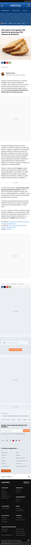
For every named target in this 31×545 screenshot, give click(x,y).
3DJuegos (18, 490)
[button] (10, 73)
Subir (25, 482)
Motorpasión (19, 508)
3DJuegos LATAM (20, 529)
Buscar (29, 476)
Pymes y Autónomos (20, 519)
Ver (16, 349)
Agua (18, 23)
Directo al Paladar (5, 508)
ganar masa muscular (21, 466)
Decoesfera (4, 519)
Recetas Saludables (20, 458)
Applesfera (4, 494)
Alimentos (18, 455)
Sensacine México (20, 531)
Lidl (14, 23)
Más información (17, 543)
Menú (2, 6)
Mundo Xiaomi (5, 498)
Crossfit (19, 419)
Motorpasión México (20, 535)
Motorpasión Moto (20, 510)
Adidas (10, 23)
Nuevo (28, 6)
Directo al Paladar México (7, 535)
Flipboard (7, 63)
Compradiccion (5, 521)
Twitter (5, 63)
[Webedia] (27, 1)
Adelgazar (14, 284)
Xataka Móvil (4, 492)
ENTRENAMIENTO (5, 10)
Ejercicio (5, 23)
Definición (4, 463)
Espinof (17, 501)
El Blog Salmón (19, 517)
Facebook (2, 63)
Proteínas (4, 455)
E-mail (10, 63)
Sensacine (18, 499)
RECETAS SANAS (16, 10)
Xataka (3, 490)
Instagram (16, 440)
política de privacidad (20, 433)
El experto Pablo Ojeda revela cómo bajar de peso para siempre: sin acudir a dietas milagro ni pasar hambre (16, 415)
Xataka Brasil (4, 531)
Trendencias (4, 517)
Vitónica (15, 5)
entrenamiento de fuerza (22, 460)
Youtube (13, 440)
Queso (23, 23)
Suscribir (26, 430)
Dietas (8, 284)
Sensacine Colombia (20, 533)
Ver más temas (6, 470)
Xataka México (5, 529)
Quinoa (13, 419)
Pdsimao (9, 229)
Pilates (25, 419)
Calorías (22, 284)
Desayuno (4, 460)
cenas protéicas (5, 466)
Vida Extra (18, 492)
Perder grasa (19, 463)
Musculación (4, 452)
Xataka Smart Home (6, 496)
